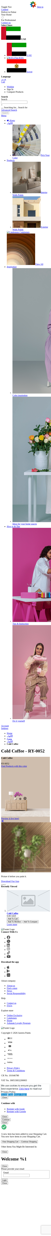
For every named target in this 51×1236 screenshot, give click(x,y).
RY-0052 (5, 763)
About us (11, 985)
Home (9, 733)
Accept (4, 1094)
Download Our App (10, 881)
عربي (3, 79)
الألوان (10, 123)
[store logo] (24, 7)
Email (6, 1172)
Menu (3, 115)
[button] (25, 33)
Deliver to (8, 12)
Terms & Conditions (16, 1070)
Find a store (12, 988)
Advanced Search (9, 110)
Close (10, 1094)
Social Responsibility (16, 993)
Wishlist (10, 87)
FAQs (9, 1005)
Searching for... (11, 107)
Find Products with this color (14, 766)
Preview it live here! (10, 818)
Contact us (6, 22)
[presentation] (2, 884)
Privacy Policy (13, 1068)
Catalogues (12, 1018)
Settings (4, 728)
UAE (29, 55)
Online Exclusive (14, 1015)
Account (5, 726)
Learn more (12, 924)
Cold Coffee (12, 913)
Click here (24, 1088)
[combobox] (14, 102)
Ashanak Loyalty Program (18, 1023)
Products (11, 160)
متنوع (9, 738)
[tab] (25, 115)
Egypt (29, 72)
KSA (21, 58)
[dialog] (25, 1104)
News (9, 991)
